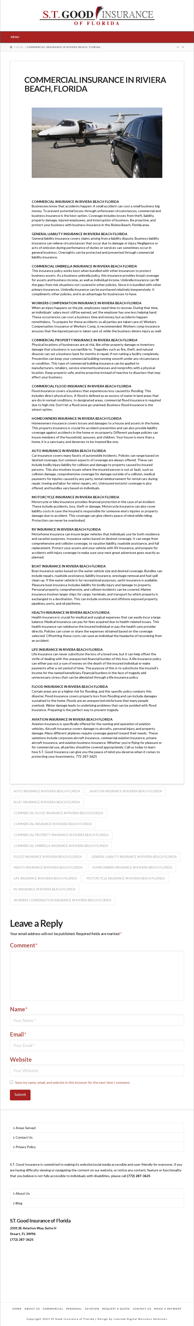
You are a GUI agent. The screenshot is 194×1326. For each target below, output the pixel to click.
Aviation (92, 1308)
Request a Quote (116, 1308)
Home (17, 1308)
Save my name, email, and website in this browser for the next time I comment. (72, 1082)
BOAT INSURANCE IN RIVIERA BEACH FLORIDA (47, 802)
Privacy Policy (26, 1147)
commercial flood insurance (124, 400)
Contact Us (24, 1137)
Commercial (53, 1308)
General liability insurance (51, 238)
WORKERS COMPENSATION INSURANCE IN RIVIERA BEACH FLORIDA (62, 900)
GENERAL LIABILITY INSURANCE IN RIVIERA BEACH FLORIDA (134, 857)
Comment (24, 945)
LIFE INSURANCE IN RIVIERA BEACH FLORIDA (45, 878)
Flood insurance (56, 696)
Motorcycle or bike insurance (53, 502)
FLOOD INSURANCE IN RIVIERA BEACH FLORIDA (48, 857)
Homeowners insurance (49, 423)
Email (18, 1034)
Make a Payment (168, 1308)
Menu (15, 37)
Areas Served (25, 1128)
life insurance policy (146, 659)
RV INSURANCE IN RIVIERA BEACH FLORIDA (44, 889)
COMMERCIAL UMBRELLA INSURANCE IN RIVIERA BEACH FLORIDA (61, 846)
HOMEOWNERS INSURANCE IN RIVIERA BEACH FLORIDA (132, 867)
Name (18, 1009)
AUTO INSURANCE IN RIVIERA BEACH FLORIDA (47, 791)
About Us (23, 1193)
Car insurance (42, 455)
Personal (74, 1308)
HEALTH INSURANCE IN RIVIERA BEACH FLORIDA (48, 867)
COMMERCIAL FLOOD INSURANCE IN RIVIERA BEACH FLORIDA (58, 813)
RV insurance (124, 548)
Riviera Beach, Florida (126, 225)
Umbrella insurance (135, 280)
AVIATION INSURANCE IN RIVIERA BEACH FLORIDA (126, 791)
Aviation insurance (45, 724)
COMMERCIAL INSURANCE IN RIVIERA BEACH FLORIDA (53, 824)
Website (21, 1059)
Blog (19, 1203)
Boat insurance (43, 571)
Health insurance (44, 617)
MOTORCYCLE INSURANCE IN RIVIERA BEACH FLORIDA (126, 878)
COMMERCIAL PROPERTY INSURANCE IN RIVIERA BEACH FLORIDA (61, 835)
